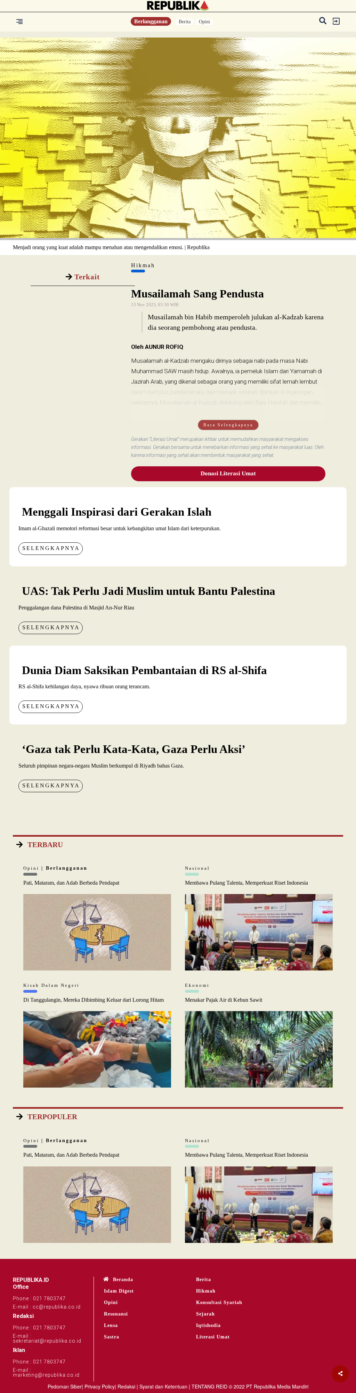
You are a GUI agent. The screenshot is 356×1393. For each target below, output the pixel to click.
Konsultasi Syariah (219, 1302)
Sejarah (205, 1314)
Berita (185, 21)
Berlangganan (151, 21)
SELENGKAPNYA (51, 548)
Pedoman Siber (65, 1386)
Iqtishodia (208, 1325)
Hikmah (206, 1291)
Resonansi (116, 1314)
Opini (204, 21)
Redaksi (126, 1386)
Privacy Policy (99, 1386)
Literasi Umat (213, 1336)
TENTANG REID (209, 1386)
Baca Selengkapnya (228, 425)
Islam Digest (119, 1291)
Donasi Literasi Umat (228, 473)
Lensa (111, 1325)
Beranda (123, 1279)
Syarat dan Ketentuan (163, 1386)
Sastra (111, 1336)
